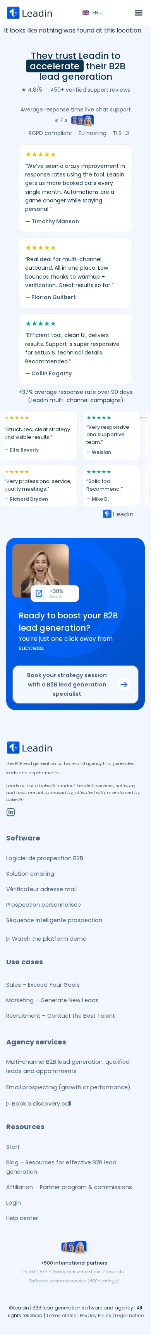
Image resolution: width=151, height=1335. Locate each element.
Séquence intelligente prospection (54, 920)
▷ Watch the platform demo (46, 939)
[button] (138, 13)
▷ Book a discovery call (38, 1103)
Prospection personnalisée (43, 905)
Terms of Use (61, 1315)
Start (13, 1147)
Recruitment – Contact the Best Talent (60, 1016)
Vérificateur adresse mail (41, 889)
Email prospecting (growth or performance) (68, 1087)
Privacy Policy (96, 1315)
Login (13, 1203)
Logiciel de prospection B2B (44, 858)
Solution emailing (30, 874)
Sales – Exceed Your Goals (43, 985)
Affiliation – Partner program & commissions (69, 1187)
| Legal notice (128, 1315)
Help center (22, 1218)
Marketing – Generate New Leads (52, 1000)
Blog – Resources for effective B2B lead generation (61, 1167)
